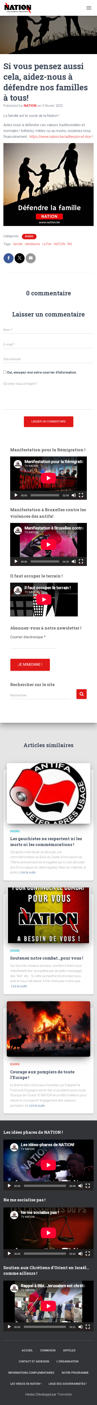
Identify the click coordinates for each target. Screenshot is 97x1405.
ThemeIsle (64, 1394)
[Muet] (74, 495)
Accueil (27, 1350)
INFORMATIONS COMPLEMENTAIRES (31, 1372)
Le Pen (47, 244)
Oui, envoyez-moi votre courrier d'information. (41, 372)
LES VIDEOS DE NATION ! (25, 1383)
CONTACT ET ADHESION (34, 1361)
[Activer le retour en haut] (88, 1396)
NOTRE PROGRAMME (75, 1372)
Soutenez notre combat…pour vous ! (46, 958)
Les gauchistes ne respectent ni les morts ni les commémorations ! (46, 841)
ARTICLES (69, 1350)
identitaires (32, 244)
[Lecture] (16, 495)
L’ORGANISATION (68, 1361)
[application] (48, 478)
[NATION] (19, 8)
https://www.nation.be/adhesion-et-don (61, 137)
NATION (59, 244)
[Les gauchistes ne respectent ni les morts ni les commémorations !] (48, 793)
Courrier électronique (28, 637)
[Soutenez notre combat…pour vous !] (48, 915)
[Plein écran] (81, 495)
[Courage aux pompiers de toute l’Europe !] (48, 1029)
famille (18, 244)
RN (69, 244)
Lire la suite (27, 872)
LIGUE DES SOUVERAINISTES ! (68, 1383)
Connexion (47, 1350)
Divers (29, 236)
